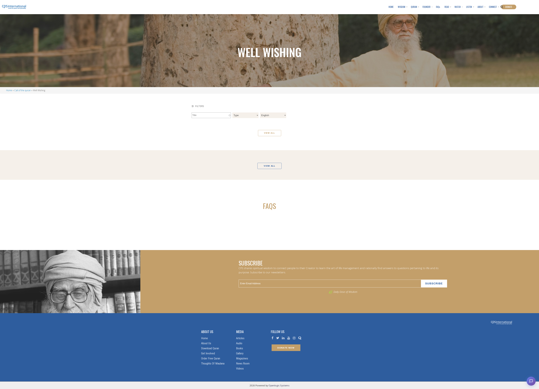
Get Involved (208, 353)
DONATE (508, 7)
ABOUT (480, 7)
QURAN (414, 7)
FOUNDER (426, 7)
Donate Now (286, 347)
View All (269, 133)
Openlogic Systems (279, 385)
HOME (391, 7)
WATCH (458, 7)
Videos (240, 368)
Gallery (240, 353)
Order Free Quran (211, 358)
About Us (206, 343)
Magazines (242, 358)
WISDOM (401, 7)
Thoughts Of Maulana (213, 363)
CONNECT (493, 7)
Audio (239, 343)
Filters (199, 106)
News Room (243, 363)
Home (9, 90)
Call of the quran (22, 90)
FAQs (438, 7)
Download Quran (210, 348)
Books (240, 348)
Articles (240, 338)
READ (447, 7)
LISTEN (469, 7)
